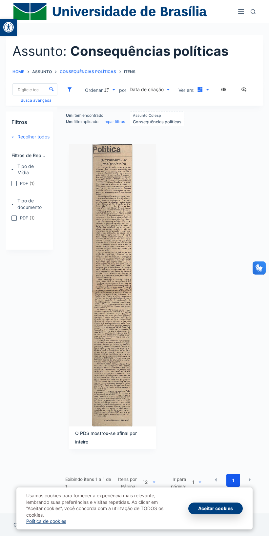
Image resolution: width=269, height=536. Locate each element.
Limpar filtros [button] (113, 121)
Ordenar (94, 90)
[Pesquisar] (253, 11)
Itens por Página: (127, 483)
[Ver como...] (245, 90)
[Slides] (225, 90)
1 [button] (233, 480)
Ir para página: (178, 483)
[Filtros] (71, 90)
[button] (8, 27)
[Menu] (241, 11)
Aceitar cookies (215, 508)
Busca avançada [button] (36, 100)
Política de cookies (46, 521)
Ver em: (187, 90)
